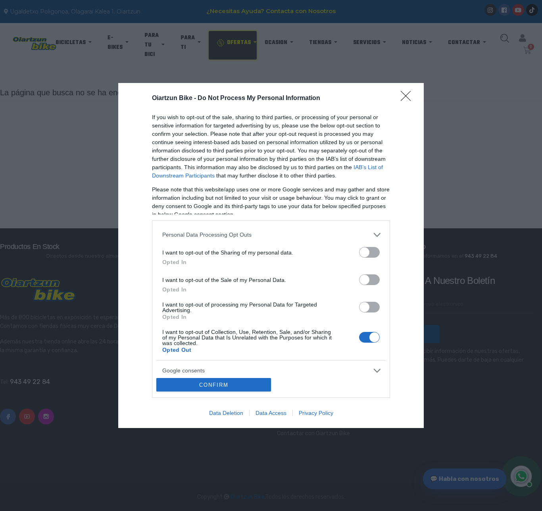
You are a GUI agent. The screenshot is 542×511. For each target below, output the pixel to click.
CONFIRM (214, 385)
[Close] (408, 98)
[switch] (369, 252)
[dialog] (271, 255)
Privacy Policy (316, 413)
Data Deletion (226, 413)
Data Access (271, 413)
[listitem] (271, 235)
